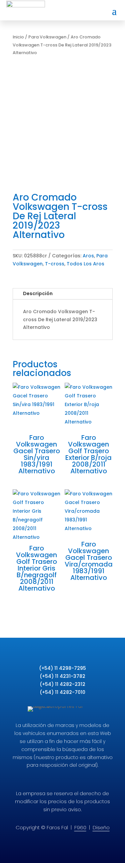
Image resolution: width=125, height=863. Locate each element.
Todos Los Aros (85, 263)
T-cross (54, 263)
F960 (80, 827)
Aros (88, 255)
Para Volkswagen (47, 37)
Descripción (38, 293)
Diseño (101, 827)
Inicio (18, 37)
